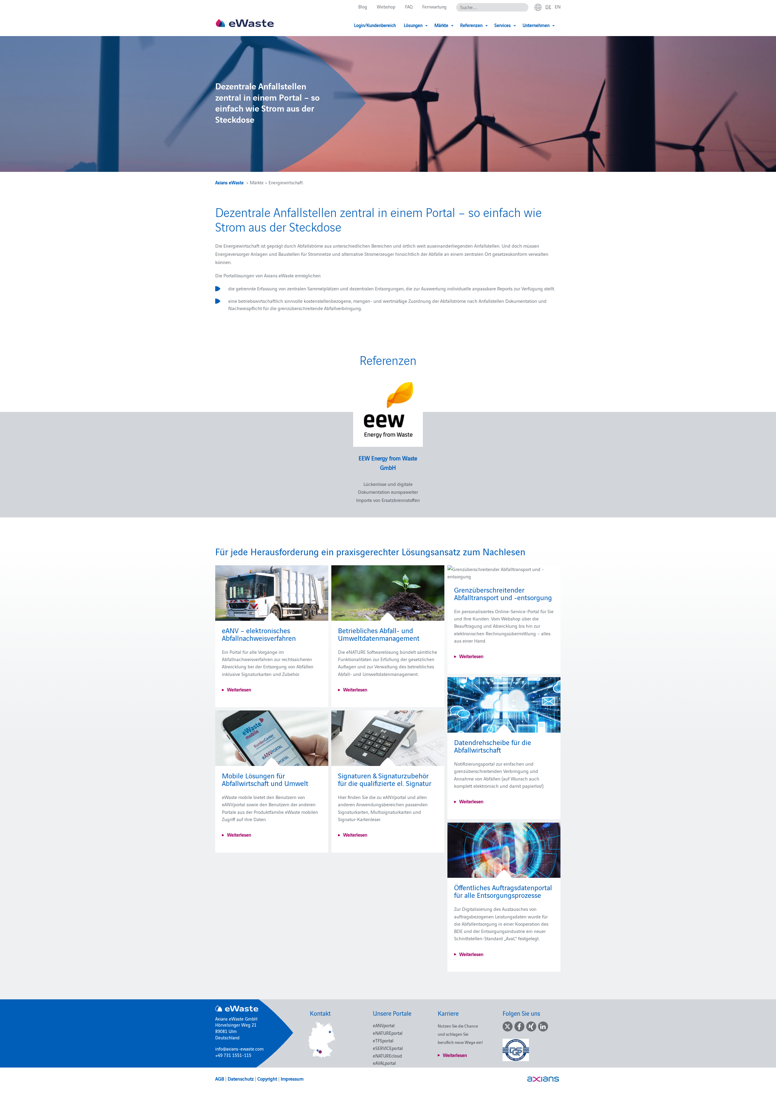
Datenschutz (241, 1078)
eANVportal (384, 1025)
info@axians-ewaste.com (239, 1048)
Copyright (267, 1078)
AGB (219, 1078)
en (558, 6)
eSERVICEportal (388, 1048)
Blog (362, 6)
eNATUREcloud (387, 1055)
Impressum (292, 1078)
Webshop (386, 6)
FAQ (409, 6)
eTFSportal (383, 1040)
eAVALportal (384, 1063)
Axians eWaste (229, 182)
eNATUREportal (388, 1033)
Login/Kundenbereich (375, 25)
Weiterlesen (239, 689)
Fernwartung (434, 6)
